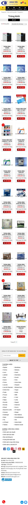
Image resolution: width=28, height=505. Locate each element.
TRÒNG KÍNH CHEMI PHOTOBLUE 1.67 (7, 47)
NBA (15, 395)
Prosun (5, 395)
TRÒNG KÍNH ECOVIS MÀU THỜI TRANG (21, 234)
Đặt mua (8, 56)
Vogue (16, 390)
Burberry (16, 370)
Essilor (16, 377)
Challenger (6, 414)
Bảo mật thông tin (8, 437)
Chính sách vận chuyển (9, 432)
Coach (16, 372)
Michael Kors (18, 387)
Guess (5, 380)
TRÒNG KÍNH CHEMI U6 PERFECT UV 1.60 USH (21, 140)
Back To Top (14, 360)
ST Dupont (17, 409)
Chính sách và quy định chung (11, 442)
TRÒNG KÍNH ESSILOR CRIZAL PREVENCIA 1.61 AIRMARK (7, 234)
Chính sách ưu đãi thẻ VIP (10, 444)
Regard (16, 402)
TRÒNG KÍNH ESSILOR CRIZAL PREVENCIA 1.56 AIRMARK (7, 327)
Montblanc (17, 367)
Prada (4, 392)
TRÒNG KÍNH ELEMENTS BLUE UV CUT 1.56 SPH (7, 109)
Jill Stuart (5, 422)
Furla (15, 380)
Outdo (16, 392)
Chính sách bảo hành (8, 434)
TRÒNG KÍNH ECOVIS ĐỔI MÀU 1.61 (7, 265)
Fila (4, 419)
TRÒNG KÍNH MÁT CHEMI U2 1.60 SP (7, 140)
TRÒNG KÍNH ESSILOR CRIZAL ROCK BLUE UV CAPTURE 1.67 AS (7, 203)
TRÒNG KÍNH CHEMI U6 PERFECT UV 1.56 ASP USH (7, 171)
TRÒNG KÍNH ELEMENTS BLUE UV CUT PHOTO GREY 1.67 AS (7, 78)
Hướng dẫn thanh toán (9, 439)
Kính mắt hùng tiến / (12, 12)
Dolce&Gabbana (18, 417)
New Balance (18, 414)
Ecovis (16, 407)
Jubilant (5, 375)
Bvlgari (16, 412)
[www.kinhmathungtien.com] (7, 37)
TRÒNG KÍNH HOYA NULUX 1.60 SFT (21, 296)
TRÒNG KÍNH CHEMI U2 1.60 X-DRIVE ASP (7, 296)
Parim (4, 397)
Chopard (16, 385)
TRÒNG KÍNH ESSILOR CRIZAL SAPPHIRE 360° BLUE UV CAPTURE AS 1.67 (21, 203)
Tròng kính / (20, 12)
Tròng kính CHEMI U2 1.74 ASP (21, 265)
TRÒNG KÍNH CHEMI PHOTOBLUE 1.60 (21, 47)
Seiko (4, 417)
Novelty (5, 402)
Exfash (5, 407)
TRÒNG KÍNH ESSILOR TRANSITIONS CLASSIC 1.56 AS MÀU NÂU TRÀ (21, 171)
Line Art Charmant (8, 387)
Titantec (5, 424)
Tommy (5, 370)
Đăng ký (21, 355)
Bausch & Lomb (7, 409)
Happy (5, 400)
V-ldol (16, 397)
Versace (5, 412)
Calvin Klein (17, 382)
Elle (15, 419)
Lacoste (5, 385)
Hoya (4, 377)
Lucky (16, 400)
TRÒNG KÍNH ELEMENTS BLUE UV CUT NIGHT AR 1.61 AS (21, 78)
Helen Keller (17, 422)
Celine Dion (6, 390)
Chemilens (17, 375)
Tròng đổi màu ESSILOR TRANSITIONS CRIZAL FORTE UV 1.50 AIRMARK (21, 327)
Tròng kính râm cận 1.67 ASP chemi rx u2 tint (21, 109)
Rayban (5, 367)
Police (5, 382)
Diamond (17, 405)
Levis (4, 372)
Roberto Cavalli (18, 424)
